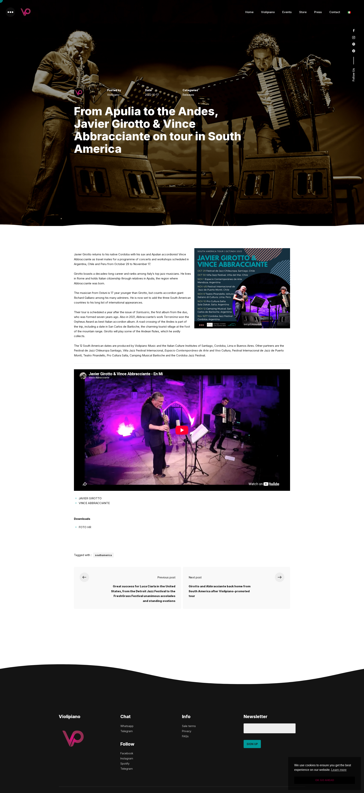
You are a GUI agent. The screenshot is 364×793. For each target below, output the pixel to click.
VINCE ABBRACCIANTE (94, 503)
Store (303, 12)
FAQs (185, 736)
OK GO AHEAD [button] (324, 780)
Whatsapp (126, 726)
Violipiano (268, 12)
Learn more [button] (339, 769)
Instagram (126, 758)
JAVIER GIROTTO (90, 498)
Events (287, 12)
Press (318, 12)
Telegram (126, 731)
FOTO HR (85, 527)
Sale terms (189, 726)
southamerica (103, 555)
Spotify (124, 763)
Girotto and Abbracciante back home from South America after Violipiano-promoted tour (219, 591)
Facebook (126, 753)
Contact (334, 12)
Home (249, 12)
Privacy (186, 731)
